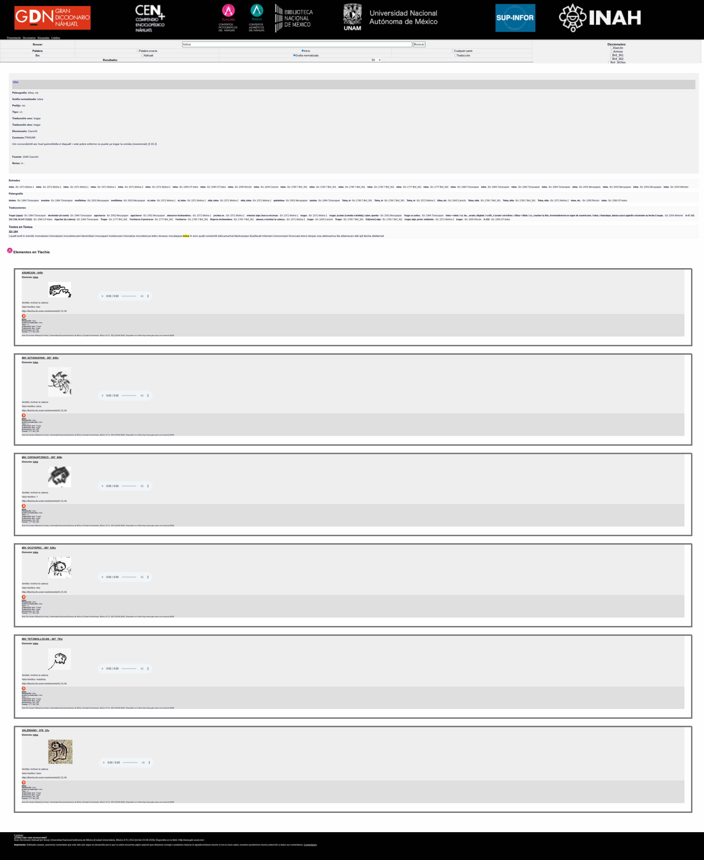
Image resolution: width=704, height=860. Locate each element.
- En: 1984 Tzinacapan (465, 187)
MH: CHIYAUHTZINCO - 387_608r (42, 457)
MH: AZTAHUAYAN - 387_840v (40, 357)
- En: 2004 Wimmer (676, 187)
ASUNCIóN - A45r (32, 272)
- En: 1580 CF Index (185, 187)
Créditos (55, 38)
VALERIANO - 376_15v (35, 730)
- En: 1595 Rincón (240, 187)
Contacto (18, 835)
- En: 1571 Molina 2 (130, 187)
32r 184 (13, 231)
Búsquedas (44, 38)
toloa (35, 277)
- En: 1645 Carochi (266, 187)
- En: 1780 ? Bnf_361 (293, 187)
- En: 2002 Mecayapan (586, 187)
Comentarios (310, 845)
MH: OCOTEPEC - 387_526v (39, 547)
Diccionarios (29, 38)
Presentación (14, 38)
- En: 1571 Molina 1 (21, 187)
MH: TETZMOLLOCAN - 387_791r (42, 638)
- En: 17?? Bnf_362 (408, 187)
